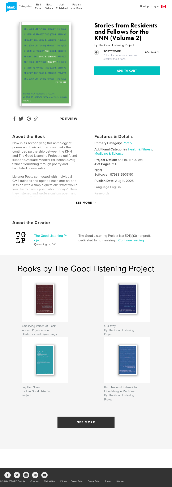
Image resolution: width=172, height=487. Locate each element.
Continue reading (131, 240)
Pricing (63, 481)
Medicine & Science (109, 154)
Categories (25, 6)
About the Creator (31, 222)
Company (34, 481)
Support (108, 481)
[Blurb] (10, 8)
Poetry (127, 143)
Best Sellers (49, 6)
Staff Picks (38, 6)
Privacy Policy (77, 481)
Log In (155, 6)
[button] (163, 6)
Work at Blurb (50, 481)
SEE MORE (86, 422)
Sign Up (144, 6)
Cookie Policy (94, 481)
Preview (69, 119)
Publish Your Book (76, 6)
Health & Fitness (140, 149)
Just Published (62, 6)
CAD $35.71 (152, 52)
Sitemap (120, 481)
